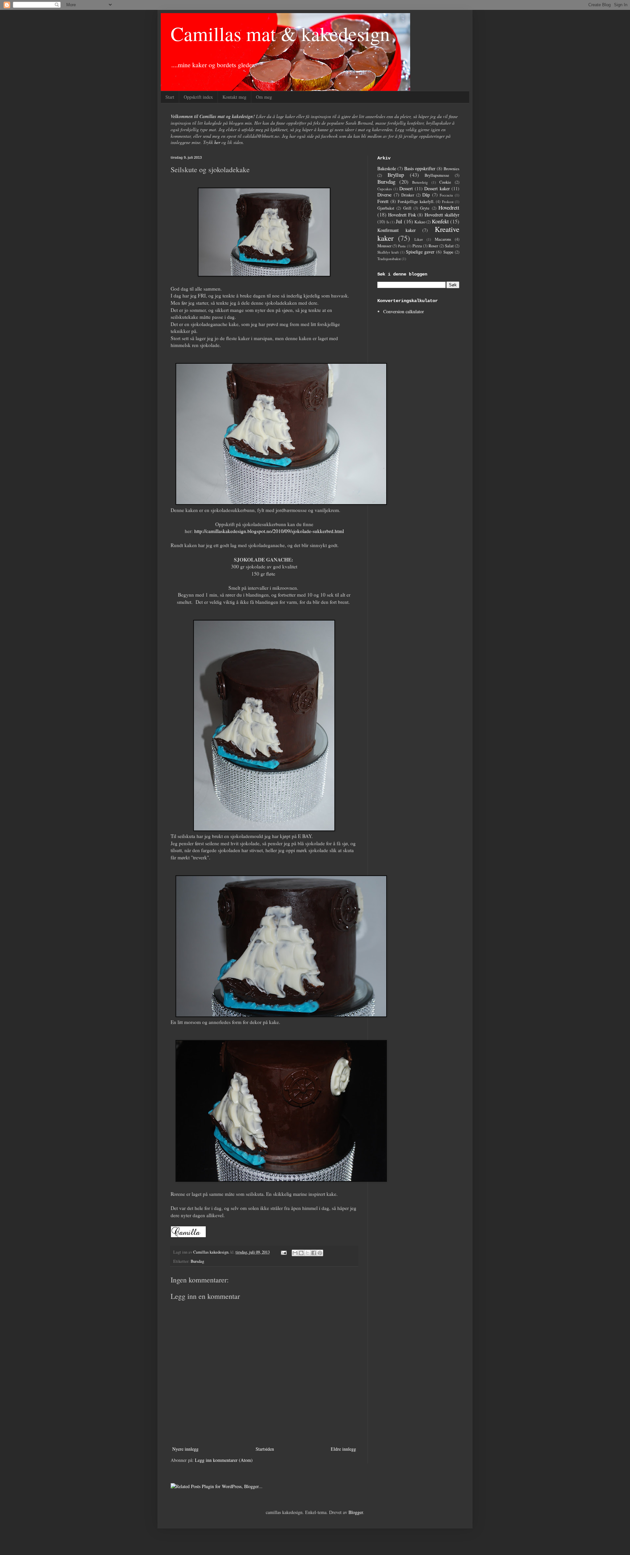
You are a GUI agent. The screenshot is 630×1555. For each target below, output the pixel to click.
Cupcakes (384, 188)
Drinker (407, 195)
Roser (433, 246)
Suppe (448, 252)
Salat (449, 246)
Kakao (419, 222)
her (217, 142)
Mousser (384, 246)
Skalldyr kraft (388, 252)
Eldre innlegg (343, 1449)
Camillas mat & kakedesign (280, 33)
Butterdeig (420, 182)
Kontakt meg (234, 97)
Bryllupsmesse (437, 175)
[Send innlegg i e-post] (283, 1252)
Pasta (402, 245)
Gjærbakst (385, 208)
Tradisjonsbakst (389, 258)
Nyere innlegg (185, 1449)
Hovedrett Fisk (402, 215)
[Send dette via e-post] (295, 1253)
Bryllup (396, 174)
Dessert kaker (437, 188)
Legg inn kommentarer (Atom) (224, 1460)
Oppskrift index (198, 97)
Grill (407, 208)
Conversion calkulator (403, 311)
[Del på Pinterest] (320, 1253)
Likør (418, 239)
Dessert (406, 188)
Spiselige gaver (420, 252)
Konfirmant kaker (396, 230)
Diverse (384, 195)
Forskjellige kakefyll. (416, 201)
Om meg (264, 97)
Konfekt (440, 221)
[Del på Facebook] (313, 1253)
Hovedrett (448, 207)
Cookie (445, 182)
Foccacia (446, 195)
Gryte (425, 208)
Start (169, 97)
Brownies (451, 169)
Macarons (443, 239)
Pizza (417, 246)
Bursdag (197, 1261)
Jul (399, 221)
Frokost (447, 201)
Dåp (426, 195)
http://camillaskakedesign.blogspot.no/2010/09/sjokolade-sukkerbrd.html (269, 531)
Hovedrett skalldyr (442, 215)
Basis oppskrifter (419, 168)
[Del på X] (307, 1253)
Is (388, 221)
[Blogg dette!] (301, 1253)
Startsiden (265, 1449)
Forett (382, 201)
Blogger (355, 1512)
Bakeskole (386, 168)
